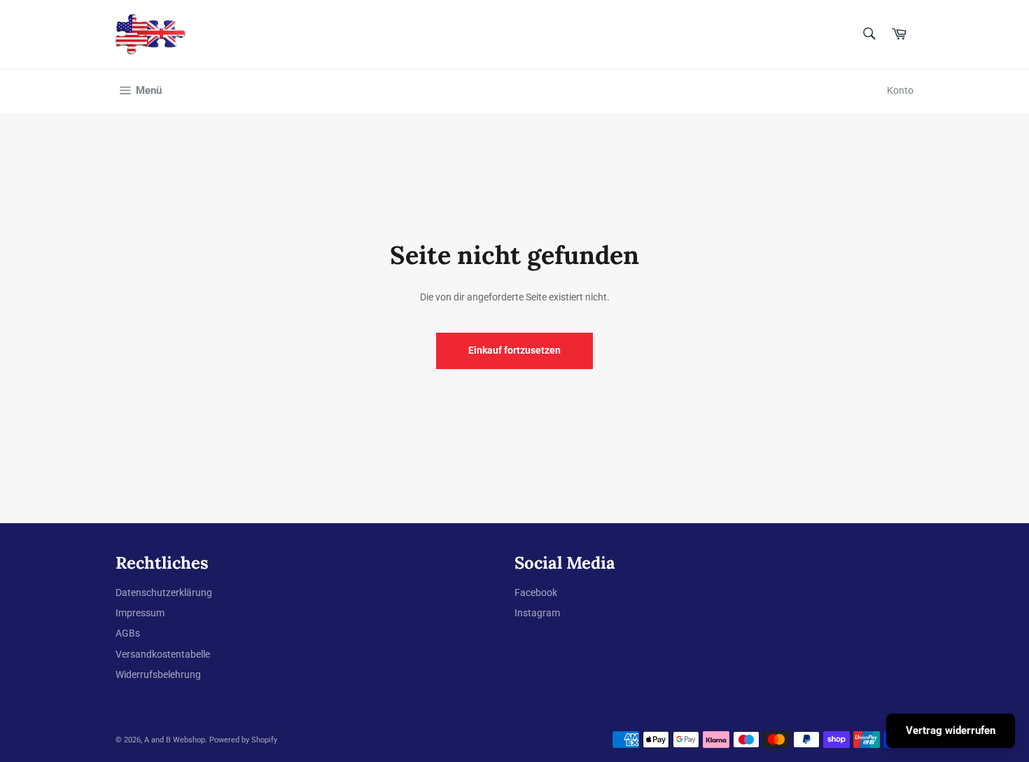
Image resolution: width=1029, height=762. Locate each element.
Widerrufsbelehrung (158, 674)
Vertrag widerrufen (950, 730)
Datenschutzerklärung (163, 592)
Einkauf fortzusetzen (514, 350)
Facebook (535, 592)
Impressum (139, 612)
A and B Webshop (174, 739)
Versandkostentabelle (162, 654)
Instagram (537, 612)
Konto (900, 90)
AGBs (127, 633)
